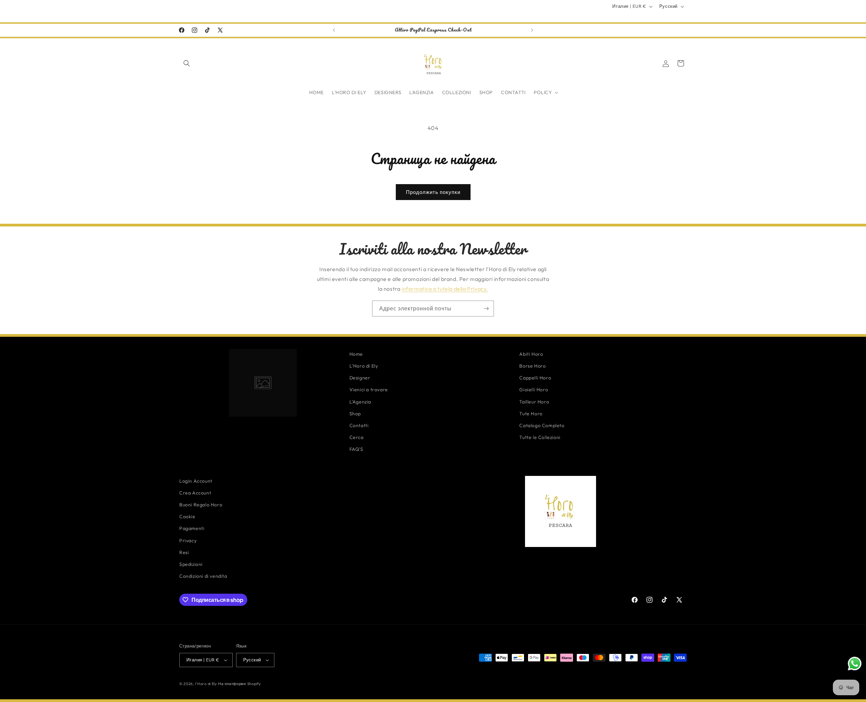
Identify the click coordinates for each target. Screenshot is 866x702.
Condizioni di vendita (203, 576)
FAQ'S (356, 449)
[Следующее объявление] (532, 30)
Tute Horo (530, 414)
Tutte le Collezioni (539, 437)
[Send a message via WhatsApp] (855, 664)
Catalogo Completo (541, 425)
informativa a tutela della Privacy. (445, 288)
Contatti (359, 425)
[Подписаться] (486, 308)
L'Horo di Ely (363, 366)
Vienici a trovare (368, 390)
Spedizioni (191, 564)
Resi (184, 552)
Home (356, 354)
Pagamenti (191, 528)
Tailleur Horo (534, 402)
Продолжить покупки (433, 192)
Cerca (356, 437)
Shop (355, 414)
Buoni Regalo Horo (200, 505)
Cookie (187, 516)
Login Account (195, 481)
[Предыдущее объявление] (333, 30)
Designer (359, 378)
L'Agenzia (360, 402)
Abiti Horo (531, 354)
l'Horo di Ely (206, 683)
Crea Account (195, 493)
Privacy (188, 541)
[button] (186, 63)
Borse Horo (532, 366)
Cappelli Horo (535, 378)
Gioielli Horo (533, 390)
